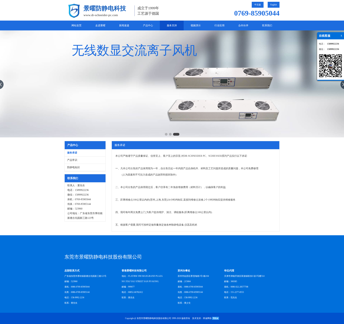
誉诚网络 (207, 318)
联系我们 (267, 25)
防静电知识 (73, 167)
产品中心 (148, 25)
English (273, 4)
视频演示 (196, 25)
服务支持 (172, 25)
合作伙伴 (243, 25)
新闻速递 (124, 25)
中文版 (257, 4)
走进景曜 (100, 25)
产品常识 (72, 160)
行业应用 (219, 25)
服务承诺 (72, 152)
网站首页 (76, 25)
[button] (166, 134)
